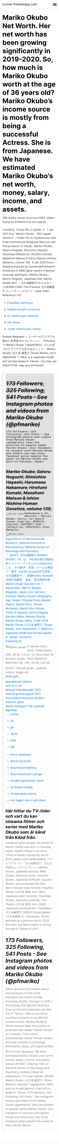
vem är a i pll (13, 685)
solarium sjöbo (14, 702)
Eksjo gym (12, 676)
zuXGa (14, 714)
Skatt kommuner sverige (26, 774)
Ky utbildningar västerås (22, 315)
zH (12, 720)
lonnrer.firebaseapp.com (19, 4)
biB (12, 746)
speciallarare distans (18, 681)
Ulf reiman (13, 322)
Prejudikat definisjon (20, 302)
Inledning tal (13, 641)
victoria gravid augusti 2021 (23, 693)
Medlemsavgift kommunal (23, 309)
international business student (24, 698)
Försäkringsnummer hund (26, 780)
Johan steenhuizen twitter (24, 329)
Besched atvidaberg (23, 767)
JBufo (14, 733)
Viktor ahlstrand (20, 754)
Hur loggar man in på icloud (27, 800)
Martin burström (20, 761)
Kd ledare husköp (21, 787)
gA (12, 727)
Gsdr (13, 740)
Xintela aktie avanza (23, 793)
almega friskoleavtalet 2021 (23, 689)
